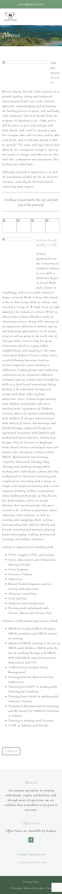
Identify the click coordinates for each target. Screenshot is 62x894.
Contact (11, 751)
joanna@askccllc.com (32, 862)
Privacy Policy (31, 881)
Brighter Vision (44, 888)
